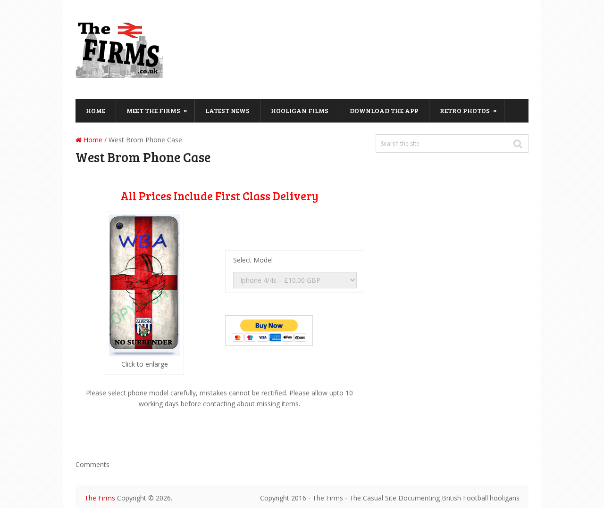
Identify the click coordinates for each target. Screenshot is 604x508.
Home (95, 110)
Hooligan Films (299, 110)
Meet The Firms (156, 110)
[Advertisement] (361, 57)
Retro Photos (468, 110)
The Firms (99, 497)
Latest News (227, 110)
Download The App (384, 110)
